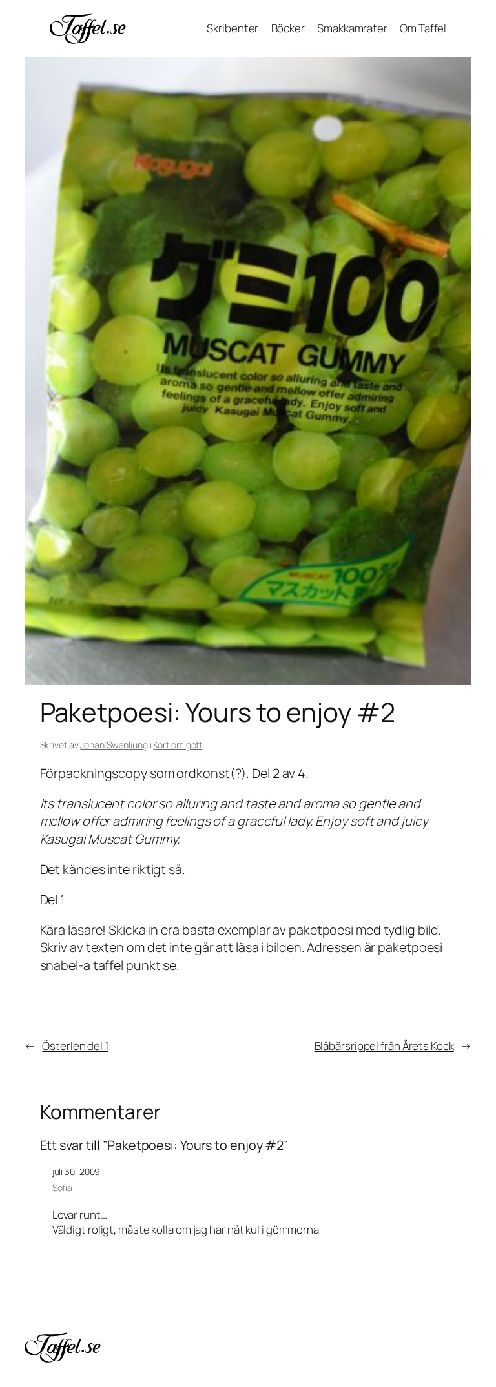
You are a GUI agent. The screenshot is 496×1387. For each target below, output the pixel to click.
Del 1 (52, 899)
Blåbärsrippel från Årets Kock (384, 1045)
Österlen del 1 (75, 1045)
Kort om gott (177, 745)
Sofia (62, 1187)
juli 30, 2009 (76, 1171)
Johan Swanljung (114, 745)
